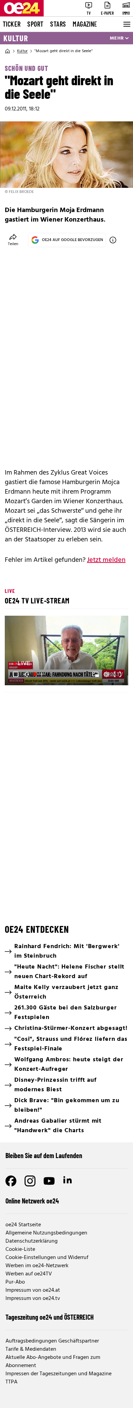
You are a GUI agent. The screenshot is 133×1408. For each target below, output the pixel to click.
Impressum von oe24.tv (32, 1298)
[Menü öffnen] (126, 24)
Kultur (15, 38)
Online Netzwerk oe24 (32, 1201)
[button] (67, 651)
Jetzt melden (106, 560)
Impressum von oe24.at (32, 1290)
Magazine (85, 24)
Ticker (11, 24)
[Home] (7, 51)
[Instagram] (30, 1180)
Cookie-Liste (20, 1249)
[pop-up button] (106, 674)
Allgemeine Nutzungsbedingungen (46, 1233)
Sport (35, 24)
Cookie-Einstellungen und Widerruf (46, 1257)
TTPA (11, 1382)
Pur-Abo (15, 1282)
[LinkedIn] (68, 1180)
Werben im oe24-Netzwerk (37, 1265)
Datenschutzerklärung (31, 1241)
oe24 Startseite (23, 1224)
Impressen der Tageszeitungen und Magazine (58, 1373)
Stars (58, 24)
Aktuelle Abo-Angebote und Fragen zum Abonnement (52, 1361)
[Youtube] (49, 1180)
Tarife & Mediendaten (30, 1349)
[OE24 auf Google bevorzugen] (113, 240)
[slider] (40, 674)
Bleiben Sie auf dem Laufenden (43, 1155)
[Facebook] (10, 1180)
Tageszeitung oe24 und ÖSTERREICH (49, 1317)
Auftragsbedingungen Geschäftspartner (52, 1341)
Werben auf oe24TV (28, 1274)
